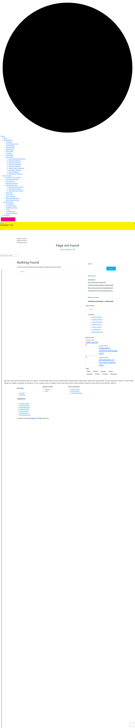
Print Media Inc (32, 418)
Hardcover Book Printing (15, 191)
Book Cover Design (11, 213)
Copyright (9, 153)
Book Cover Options (12, 183)
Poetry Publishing (13, 172)
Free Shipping (10, 204)
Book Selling (9, 155)
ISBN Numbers (10, 147)
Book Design (9, 149)
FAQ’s (46, 391)
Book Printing (7, 176)
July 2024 (22, 393)
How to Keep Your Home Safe (96, 282)
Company (103, 371)
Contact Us (6, 215)
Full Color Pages (10, 196)
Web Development (97, 332)
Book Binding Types (12, 185)
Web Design (113, 374)
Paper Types (9, 194)
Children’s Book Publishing (16, 168)
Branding (95, 371)
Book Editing (9, 151)
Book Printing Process (12, 200)
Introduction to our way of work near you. (100, 290)
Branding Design (97, 317)
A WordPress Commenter (95, 301)
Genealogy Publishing (14, 170)
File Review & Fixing (11, 208)
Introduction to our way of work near (107, 362)
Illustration (90, 374)
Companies (9, 142)
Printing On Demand (12, 179)
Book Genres (10, 157)
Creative (110, 371)
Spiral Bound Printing (14, 189)
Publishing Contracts (12, 144)
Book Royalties (10, 146)
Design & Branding (76, 393)
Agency (89, 371)
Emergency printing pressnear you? (108, 351)
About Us (48, 389)
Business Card (75, 391)
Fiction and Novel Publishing (16, 159)
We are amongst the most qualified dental (100, 288)
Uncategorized (96, 329)
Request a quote (8, 219)
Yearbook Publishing (14, 166)
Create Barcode (10, 211)
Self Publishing (7, 140)
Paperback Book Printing (15, 187)
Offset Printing (75, 389)
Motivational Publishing (15, 174)
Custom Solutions (97, 319)
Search (90, 264)
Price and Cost (10, 181)
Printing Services (8, 202)
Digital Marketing (97, 322)
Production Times (11, 206)
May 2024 (22, 395)
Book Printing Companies (13, 177)
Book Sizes (9, 193)
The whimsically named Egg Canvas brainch (101, 285)
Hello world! (91, 280)
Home (5, 138)
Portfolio (97, 374)
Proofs (8, 209)
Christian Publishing (14, 161)
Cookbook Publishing (14, 164)
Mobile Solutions (97, 324)
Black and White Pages (12, 198)
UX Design (105, 374)
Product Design (96, 327)
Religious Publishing (14, 162)
